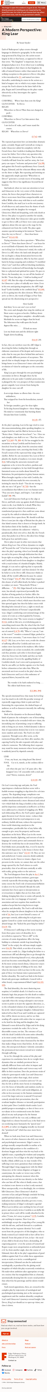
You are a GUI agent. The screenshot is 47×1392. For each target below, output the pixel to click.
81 (16, 238)
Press (4, 1347)
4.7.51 (25, 487)
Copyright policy (31, 1379)
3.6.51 (4, 927)
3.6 (9, 915)
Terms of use (18, 1379)
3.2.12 (27, 853)
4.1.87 (4, 281)
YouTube (30, 1370)
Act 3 (37, 875)
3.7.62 (34, 137)
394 (39, 691)
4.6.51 (9, 949)
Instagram (19, 1370)
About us (5, 1340)
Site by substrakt (7, 1388)
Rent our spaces (30, 1347)
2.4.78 (17, 632)
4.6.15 (34, 340)
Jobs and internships (9, 1344)
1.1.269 (11, 441)
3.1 (20, 78)
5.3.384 (33, 691)
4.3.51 (35, 420)
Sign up (6, 1333)
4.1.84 (41, 290)
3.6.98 (41, 164)
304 (19, 441)
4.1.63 (12, 238)
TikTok (39, 1370)
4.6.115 (40, 983)
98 (10, 496)
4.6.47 (18, 579)
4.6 (3, 462)
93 (15, 589)
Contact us (12, 1360)
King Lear (8, 26)
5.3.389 (5, 1127)
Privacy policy (6, 1379)
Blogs (27, 1340)
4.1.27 (4, 641)
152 (3, 986)
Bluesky (7, 1373)
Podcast (27, 1344)
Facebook (8, 1370)
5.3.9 (34, 1217)
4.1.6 (4, 622)
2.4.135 (34, 780)
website (37, 15)
